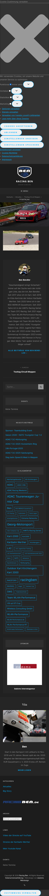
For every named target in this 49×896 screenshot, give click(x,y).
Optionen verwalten (11, 109)
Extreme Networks (29, 518)
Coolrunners (21, 513)
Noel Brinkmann (12, 563)
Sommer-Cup (30, 586)
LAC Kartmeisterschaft (14, 553)
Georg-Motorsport (20, 524)
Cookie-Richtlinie (9, 153)
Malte (8, 558)
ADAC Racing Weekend (17, 490)
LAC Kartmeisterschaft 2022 (33, 553)
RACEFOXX (12, 580)
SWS (9, 591)
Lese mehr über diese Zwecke (15, 118)
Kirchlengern (35, 542)
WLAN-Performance (17, 614)
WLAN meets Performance (15, 629)
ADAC (10, 484)
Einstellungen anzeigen (21, 138)
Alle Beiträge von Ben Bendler (24, 351)
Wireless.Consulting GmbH (19, 608)
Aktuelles (18, 197)
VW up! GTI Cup (13, 603)
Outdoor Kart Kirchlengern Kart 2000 (22, 570)
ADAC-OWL (21, 485)
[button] (24, 39)
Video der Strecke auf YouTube (17, 835)
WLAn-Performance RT (17, 625)
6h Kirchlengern (31, 479)
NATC (16, 558)
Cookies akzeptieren (18, 126)
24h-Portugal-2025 (14, 448)
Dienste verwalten (10, 112)
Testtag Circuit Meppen (32, 197)
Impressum (7, 159)
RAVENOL (10, 586)
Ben (9, 508)
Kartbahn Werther (16, 542)
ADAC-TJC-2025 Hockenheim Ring (21, 444)
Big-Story (7, 791)
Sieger (20, 586)
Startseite (9, 197)
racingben (28, 580)
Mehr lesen (24, 770)
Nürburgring (24, 563)
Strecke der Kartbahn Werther (16, 842)
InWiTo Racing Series (32, 530)
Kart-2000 (12, 536)
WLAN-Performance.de (15, 620)
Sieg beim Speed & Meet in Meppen (21, 457)
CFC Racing (10, 513)
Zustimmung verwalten (20, 893)
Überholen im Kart (32, 629)
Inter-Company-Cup (13, 531)
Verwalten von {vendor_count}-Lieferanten (21, 115)
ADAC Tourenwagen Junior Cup (23, 499)
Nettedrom (26, 558)
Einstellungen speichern (21, 145)
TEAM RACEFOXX (21, 592)
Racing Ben (24, 181)
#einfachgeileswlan (14, 479)
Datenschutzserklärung (12, 156)
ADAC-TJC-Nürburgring (16, 439)
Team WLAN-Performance (21, 597)
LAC (9, 548)
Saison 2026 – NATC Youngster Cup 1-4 (23, 435)
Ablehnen (10, 132)
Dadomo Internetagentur (24, 689)
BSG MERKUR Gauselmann (23, 508)
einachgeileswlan (12, 518)
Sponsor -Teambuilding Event (18, 430)
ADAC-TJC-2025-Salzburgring (19, 453)
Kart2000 (25, 536)
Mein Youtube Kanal (12, 848)
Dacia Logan (33, 513)
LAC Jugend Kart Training (23, 548)
